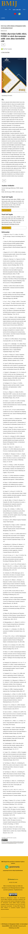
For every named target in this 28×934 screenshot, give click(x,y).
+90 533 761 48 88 (13, 882)
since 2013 (16, 927)
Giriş (10, 9)
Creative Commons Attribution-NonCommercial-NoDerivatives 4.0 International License (13, 842)
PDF (3, 44)
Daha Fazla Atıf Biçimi (6, 210)
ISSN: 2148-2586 (14, 926)
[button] (5, 52)
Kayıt (6, 9)
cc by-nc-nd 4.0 (18, 904)
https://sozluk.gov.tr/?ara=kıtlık (9, 740)
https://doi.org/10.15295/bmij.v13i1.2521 (10, 206)
